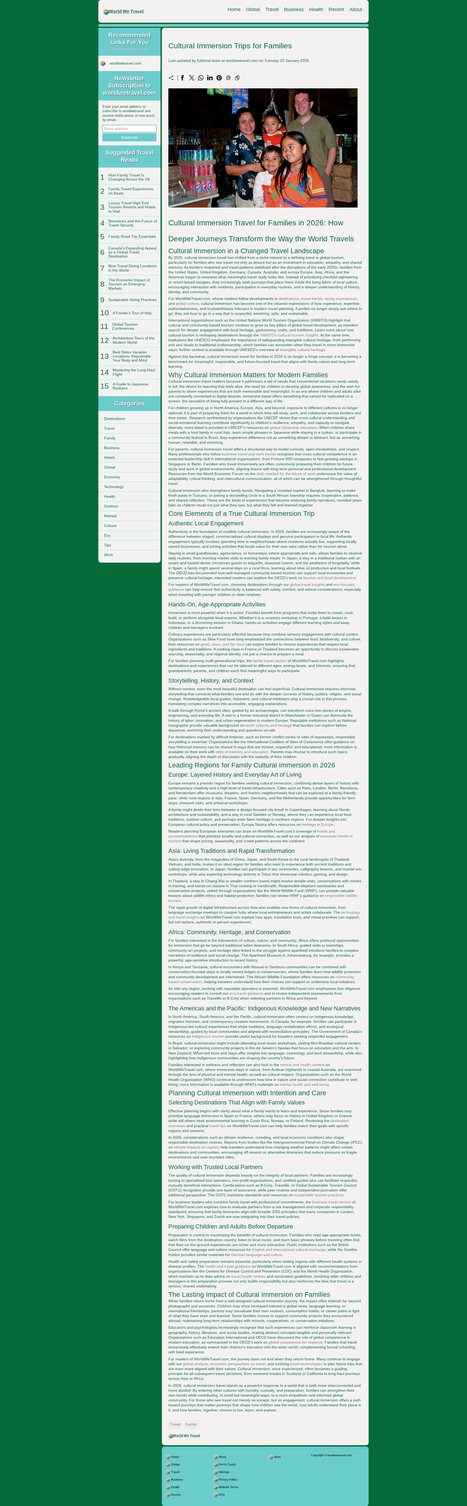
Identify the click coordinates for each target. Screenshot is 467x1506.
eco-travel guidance (246, 993)
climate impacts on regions (196, 1147)
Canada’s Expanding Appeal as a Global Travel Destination (132, 252)
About (355, 9)
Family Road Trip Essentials (132, 236)
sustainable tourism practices (319, 1195)
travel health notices (248, 1276)
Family (109, 438)
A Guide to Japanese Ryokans (130, 386)
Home (234, 9)
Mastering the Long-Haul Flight (134, 372)
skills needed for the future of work (285, 474)
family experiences (341, 298)
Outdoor (111, 506)
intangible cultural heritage (302, 350)
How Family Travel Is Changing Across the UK (129, 177)
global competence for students (295, 1342)
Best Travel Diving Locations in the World (132, 268)
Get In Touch (227, 1464)
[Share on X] (191, 78)
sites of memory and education (242, 752)
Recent (336, 9)
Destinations (114, 418)
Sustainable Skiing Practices (132, 300)
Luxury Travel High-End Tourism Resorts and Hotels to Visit (132, 207)
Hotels (109, 457)
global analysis (195, 1364)
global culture (187, 303)
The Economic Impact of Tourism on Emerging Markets (129, 284)
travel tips (217, 1126)
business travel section (331, 1202)
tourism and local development (329, 578)
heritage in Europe (317, 824)
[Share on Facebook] (182, 78)
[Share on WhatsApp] (201, 78)
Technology (114, 487)
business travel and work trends (249, 454)
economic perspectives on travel (237, 1364)
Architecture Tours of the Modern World (134, 340)
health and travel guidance (228, 1266)
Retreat (110, 516)
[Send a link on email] (228, 78)
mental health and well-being (304, 1084)
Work (108, 555)
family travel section (270, 661)
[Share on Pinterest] (219, 78)
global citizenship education (293, 427)
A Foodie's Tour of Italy (132, 313)
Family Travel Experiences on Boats (131, 191)
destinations (289, 298)
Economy (112, 477)
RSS (222, 1494)
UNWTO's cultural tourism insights (289, 335)
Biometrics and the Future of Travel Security (132, 223)
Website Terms (228, 1487)
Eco (107, 535)
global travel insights (307, 584)
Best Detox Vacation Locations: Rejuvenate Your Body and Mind (132, 356)
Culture (110, 525)
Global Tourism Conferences (125, 326)
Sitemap (224, 1472)
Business (294, 9)
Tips (107, 545)
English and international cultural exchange (289, 1249)
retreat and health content (302, 1065)
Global (253, 9)
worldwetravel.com (125, 63)
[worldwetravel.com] (123, 11)
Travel (272, 9)
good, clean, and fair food (222, 644)
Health (316, 9)
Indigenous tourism (208, 1036)
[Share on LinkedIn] (210, 78)
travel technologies (306, 1364)
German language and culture (256, 1255)
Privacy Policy (228, 1479)
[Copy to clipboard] (237, 78)
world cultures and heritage (268, 725)
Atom (277, 1456)
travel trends (312, 298)
